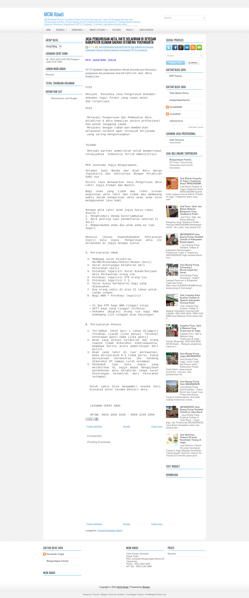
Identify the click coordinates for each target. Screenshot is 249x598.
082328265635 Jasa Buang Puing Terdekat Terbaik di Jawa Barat (191, 409)
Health (130, 29)
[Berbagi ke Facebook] (96, 419)
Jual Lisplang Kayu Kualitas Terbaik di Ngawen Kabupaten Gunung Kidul (190, 299)
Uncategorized (146, 29)
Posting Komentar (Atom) (110, 530)
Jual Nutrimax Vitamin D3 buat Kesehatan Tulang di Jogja (190, 439)
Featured (116, 29)
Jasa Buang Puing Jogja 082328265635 (190, 354)
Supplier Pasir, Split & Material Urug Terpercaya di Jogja (190, 328)
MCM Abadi (54, 14)
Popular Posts (175, 62)
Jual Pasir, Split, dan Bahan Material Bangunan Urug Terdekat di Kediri (191, 210)
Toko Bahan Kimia (179, 93)
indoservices (176, 121)
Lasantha (120, 594)
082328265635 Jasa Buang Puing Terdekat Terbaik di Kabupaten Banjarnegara (191, 238)
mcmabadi (175, 114)
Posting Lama (156, 426)
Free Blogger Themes (135, 594)
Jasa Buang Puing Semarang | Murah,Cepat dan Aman (189, 269)
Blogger (73, 98)
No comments (141, 50)
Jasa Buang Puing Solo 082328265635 (190, 382)
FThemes (96, 594)
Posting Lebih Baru (94, 426)
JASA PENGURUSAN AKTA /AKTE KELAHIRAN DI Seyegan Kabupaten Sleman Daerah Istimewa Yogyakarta (121, 40)
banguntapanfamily (180, 100)
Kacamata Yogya (55, 554)
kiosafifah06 (176, 107)
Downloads (78, 29)
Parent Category (98, 29)
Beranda (50, 74)
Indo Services (177, 140)
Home (48, 29)
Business (61, 29)
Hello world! (175, 142)
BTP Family (176, 76)
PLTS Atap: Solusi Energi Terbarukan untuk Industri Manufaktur (181, 165)
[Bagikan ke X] (93, 419)
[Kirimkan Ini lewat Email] (87, 419)
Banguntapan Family (180, 159)
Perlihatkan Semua (195, 127)
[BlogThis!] (90, 419)
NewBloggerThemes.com (156, 594)
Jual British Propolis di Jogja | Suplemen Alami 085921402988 (191, 181)
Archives (192, 62)
